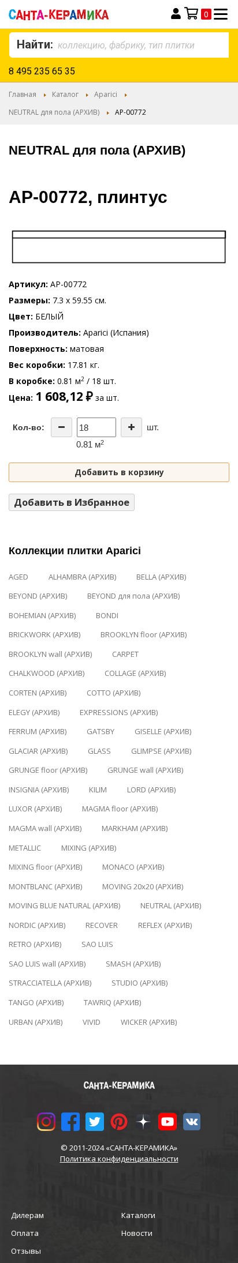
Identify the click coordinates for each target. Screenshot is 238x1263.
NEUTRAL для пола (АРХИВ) (54, 112)
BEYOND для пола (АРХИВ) (133, 596)
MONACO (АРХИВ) (133, 867)
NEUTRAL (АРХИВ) (170, 905)
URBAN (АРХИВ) (35, 1022)
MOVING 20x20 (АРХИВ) (142, 886)
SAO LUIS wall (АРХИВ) (47, 963)
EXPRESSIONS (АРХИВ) (119, 712)
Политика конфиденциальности (119, 1158)
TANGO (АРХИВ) (36, 1002)
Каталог (65, 94)
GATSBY (100, 731)
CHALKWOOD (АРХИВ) (46, 673)
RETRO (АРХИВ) (35, 944)
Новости (137, 1233)
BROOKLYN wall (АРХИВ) (50, 654)
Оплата (25, 1233)
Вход (175, 13)
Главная (22, 94)
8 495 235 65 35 (42, 71)
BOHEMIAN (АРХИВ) (42, 615)
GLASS (99, 751)
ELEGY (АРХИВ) (34, 712)
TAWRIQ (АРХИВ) (112, 1002)
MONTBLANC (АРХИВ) (45, 886)
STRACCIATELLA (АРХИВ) (50, 983)
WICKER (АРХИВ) (149, 1022)
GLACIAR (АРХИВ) (38, 751)
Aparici (105, 94)
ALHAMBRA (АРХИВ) (82, 577)
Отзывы (26, 1251)
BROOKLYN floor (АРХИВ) (144, 634)
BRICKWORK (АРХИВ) (44, 634)
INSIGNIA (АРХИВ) (39, 789)
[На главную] (77, 14)
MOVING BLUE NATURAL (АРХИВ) (64, 905)
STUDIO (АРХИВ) (139, 983)
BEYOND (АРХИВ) (38, 596)
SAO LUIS (97, 944)
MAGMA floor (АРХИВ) (120, 808)
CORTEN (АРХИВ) (37, 692)
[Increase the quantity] (131, 427)
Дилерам (27, 1215)
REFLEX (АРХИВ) (165, 925)
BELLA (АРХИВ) (161, 577)
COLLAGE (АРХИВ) (135, 673)
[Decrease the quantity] (61, 427)
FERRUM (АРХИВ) (37, 731)
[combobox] (119, 45)
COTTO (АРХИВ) (113, 692)
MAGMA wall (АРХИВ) (45, 828)
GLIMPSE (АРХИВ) (161, 751)
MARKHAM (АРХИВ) (135, 828)
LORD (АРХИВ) (151, 789)
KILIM (98, 789)
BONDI (107, 615)
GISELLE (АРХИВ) (163, 731)
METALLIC (25, 848)
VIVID (92, 1022)
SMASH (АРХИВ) (133, 963)
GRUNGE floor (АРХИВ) (48, 770)
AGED (18, 577)
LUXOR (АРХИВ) (35, 808)
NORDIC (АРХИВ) (37, 925)
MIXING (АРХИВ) (88, 848)
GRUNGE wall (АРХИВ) (145, 770)
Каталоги (138, 1215)
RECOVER (101, 925)
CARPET (125, 654)
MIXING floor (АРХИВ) (45, 867)
